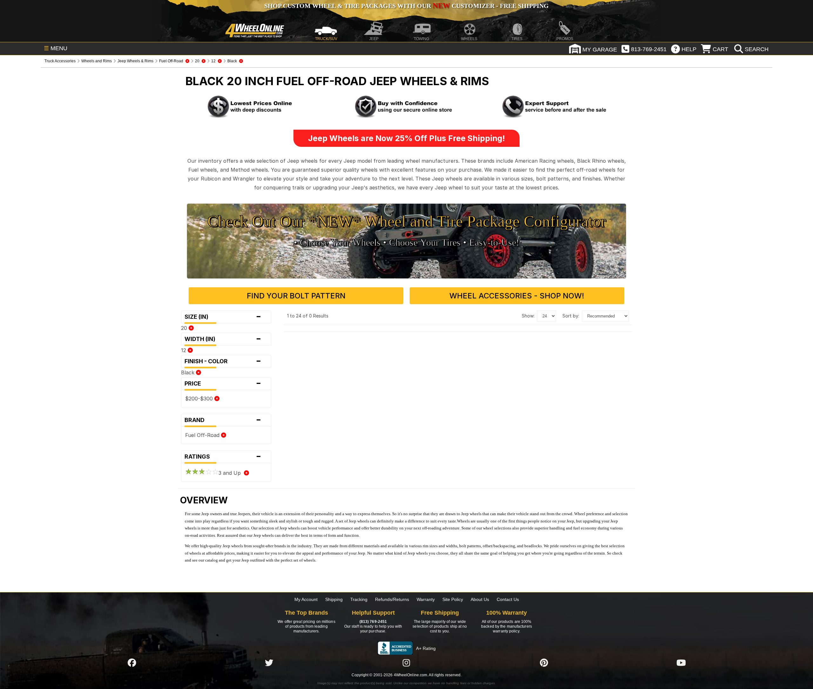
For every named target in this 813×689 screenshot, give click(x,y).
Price (223, 383)
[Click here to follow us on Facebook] (131, 662)
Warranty (426, 599)
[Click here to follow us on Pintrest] (544, 662)
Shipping (334, 599)
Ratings (223, 456)
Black (188, 372)
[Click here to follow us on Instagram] (406, 662)
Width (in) (223, 339)
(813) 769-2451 (373, 621)
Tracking (358, 599)
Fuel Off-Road (203, 435)
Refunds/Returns (392, 599)
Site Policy (452, 599)
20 (185, 328)
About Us (480, 599)
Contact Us (508, 599)
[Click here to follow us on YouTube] (681, 662)
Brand (223, 420)
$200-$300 (199, 398)
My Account (306, 599)
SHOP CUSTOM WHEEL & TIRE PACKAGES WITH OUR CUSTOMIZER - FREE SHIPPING (406, 5)
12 (184, 350)
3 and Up (231, 473)
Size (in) (223, 316)
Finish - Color (223, 361)
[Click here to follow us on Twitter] (269, 662)
